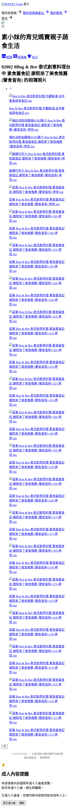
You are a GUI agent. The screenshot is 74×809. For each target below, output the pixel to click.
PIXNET (23, 753)
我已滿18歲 (9, 803)
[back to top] (5, 746)
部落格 (22, 57)
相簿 (9, 57)
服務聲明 (45, 757)
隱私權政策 (30, 757)
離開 (21, 803)
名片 (35, 57)
